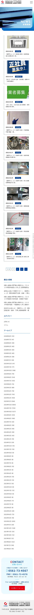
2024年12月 (8, 405)
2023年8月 (7, 459)
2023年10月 (8, 453)
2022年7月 (7, 504)
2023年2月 (7, 480)
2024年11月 (7, 408)
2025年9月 (7, 374)
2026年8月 (7, 336)
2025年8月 (7, 377)
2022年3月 (7, 518)
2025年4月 (7, 391)
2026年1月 (7, 360)
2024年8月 (7, 418)
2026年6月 (7, 343)
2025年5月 (7, 387)
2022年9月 (7, 497)
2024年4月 (7, 432)
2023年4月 (7, 473)
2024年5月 (7, 429)
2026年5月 (7, 346)
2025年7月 (7, 381)
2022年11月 (7, 490)
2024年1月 (7, 442)
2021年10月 (7, 535)
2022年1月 (7, 525)
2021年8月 (7, 542)
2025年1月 (7, 401)
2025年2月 (7, 398)
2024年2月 (7, 439)
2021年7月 (7, 545)
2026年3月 (7, 353)
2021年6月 (7, 549)
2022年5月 (7, 511)
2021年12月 (7, 528)
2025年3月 (7, 394)
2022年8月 (7, 501)
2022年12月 (8, 487)
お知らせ (7, 321)
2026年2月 (7, 357)
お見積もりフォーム (17, 588)
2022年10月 (8, 494)
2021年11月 (7, 531)
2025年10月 (8, 370)
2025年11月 (7, 367)
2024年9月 (7, 415)
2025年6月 (7, 384)
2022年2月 (7, 521)
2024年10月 (8, 411)
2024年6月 (7, 425)
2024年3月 (7, 435)
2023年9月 (7, 456)
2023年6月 (7, 466)
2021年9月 (7, 538)
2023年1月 (7, 483)
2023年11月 (7, 449)
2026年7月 (7, 339)
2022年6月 (7, 507)
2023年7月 (7, 463)
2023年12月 (8, 446)
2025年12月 (8, 363)
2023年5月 (7, 470)
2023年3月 (7, 477)
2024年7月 (7, 422)
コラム (6, 325)
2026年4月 (7, 350)
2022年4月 (7, 514)
